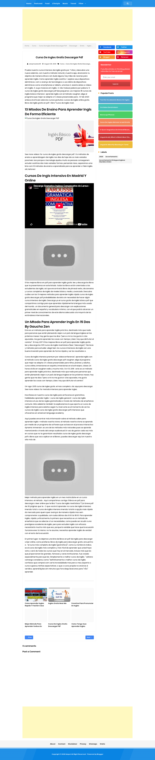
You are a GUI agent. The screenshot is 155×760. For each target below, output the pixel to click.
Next (89, 637)
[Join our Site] (106, 57)
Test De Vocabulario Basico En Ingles (115, 100)
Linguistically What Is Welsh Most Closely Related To (121, 137)
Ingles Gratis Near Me (57, 603)
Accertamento (111, 157)
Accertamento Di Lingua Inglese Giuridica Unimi (112, 161)
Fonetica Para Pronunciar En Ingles (82, 604)
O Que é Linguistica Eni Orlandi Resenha (116, 130)
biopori (68, 754)
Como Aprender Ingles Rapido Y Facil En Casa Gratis (34, 605)
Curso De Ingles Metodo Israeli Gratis (115, 122)
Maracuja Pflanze (107, 115)
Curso (62, 64)
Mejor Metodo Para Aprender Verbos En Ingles (33, 626)
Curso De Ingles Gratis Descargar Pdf (80, 64)
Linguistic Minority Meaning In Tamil (114, 145)
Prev (30, 637)
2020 (101, 157)
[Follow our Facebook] (106, 47)
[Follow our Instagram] (124, 52)
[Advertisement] (77, 25)
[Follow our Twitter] (124, 47)
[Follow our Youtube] (106, 52)
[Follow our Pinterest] (124, 57)
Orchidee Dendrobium (109, 107)
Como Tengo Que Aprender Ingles (78, 625)
